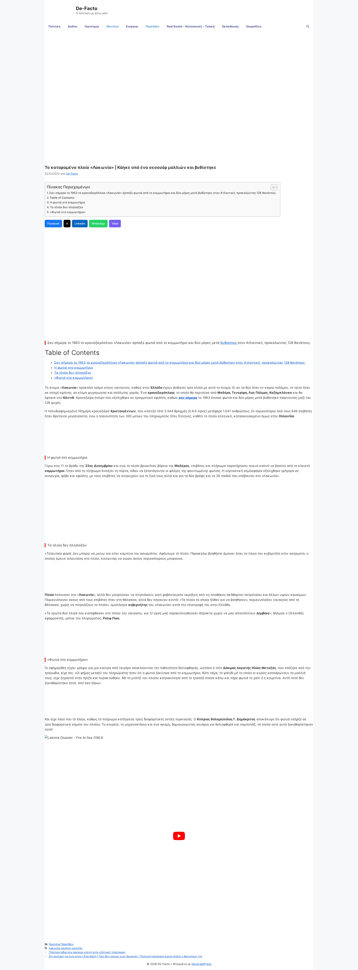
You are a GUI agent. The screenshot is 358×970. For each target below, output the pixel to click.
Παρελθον (152, 26)
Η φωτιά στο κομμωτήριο (67, 202)
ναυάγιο (66, 948)
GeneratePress (201, 964)
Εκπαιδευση (230, 26)
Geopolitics (253, 26)
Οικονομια (92, 26)
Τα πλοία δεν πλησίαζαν (66, 207)
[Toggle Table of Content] (272, 187)
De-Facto (86, 8)
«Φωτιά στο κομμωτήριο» (68, 212)
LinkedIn (80, 223)
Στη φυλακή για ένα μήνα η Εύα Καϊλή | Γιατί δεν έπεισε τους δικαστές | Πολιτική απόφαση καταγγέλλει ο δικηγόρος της (125, 956)
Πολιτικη (54, 26)
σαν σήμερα (187, 398)
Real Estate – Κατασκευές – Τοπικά (191, 26)
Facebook (53, 223)
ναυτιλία (77, 948)
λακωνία (54, 948)
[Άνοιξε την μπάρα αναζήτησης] (307, 26)
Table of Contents (62, 197)
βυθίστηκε (229, 343)
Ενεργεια (132, 26)
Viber (115, 223)
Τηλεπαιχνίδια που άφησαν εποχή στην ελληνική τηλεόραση (87, 952)
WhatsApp (98, 223)
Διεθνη (72, 26)
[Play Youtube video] (179, 836)
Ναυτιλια (112, 26)
